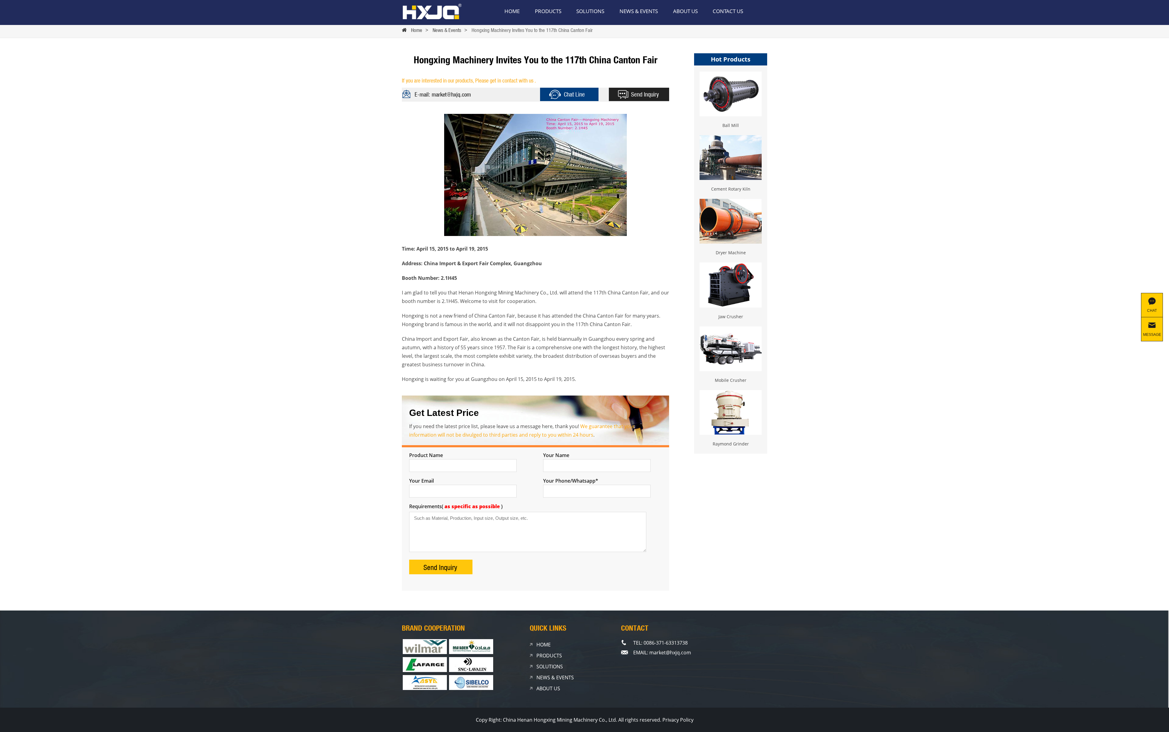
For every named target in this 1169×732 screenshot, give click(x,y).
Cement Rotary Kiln (730, 189)
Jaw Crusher (730, 316)
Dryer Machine (731, 252)
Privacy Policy (677, 719)
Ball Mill (730, 125)
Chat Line (574, 94)
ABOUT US (685, 11)
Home (416, 30)
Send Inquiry (645, 94)
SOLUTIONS (590, 11)
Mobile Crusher (730, 380)
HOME (512, 11)
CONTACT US (728, 11)
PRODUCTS (548, 11)
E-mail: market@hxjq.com (443, 94)
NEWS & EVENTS (639, 11)
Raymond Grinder (731, 444)
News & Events (447, 30)
